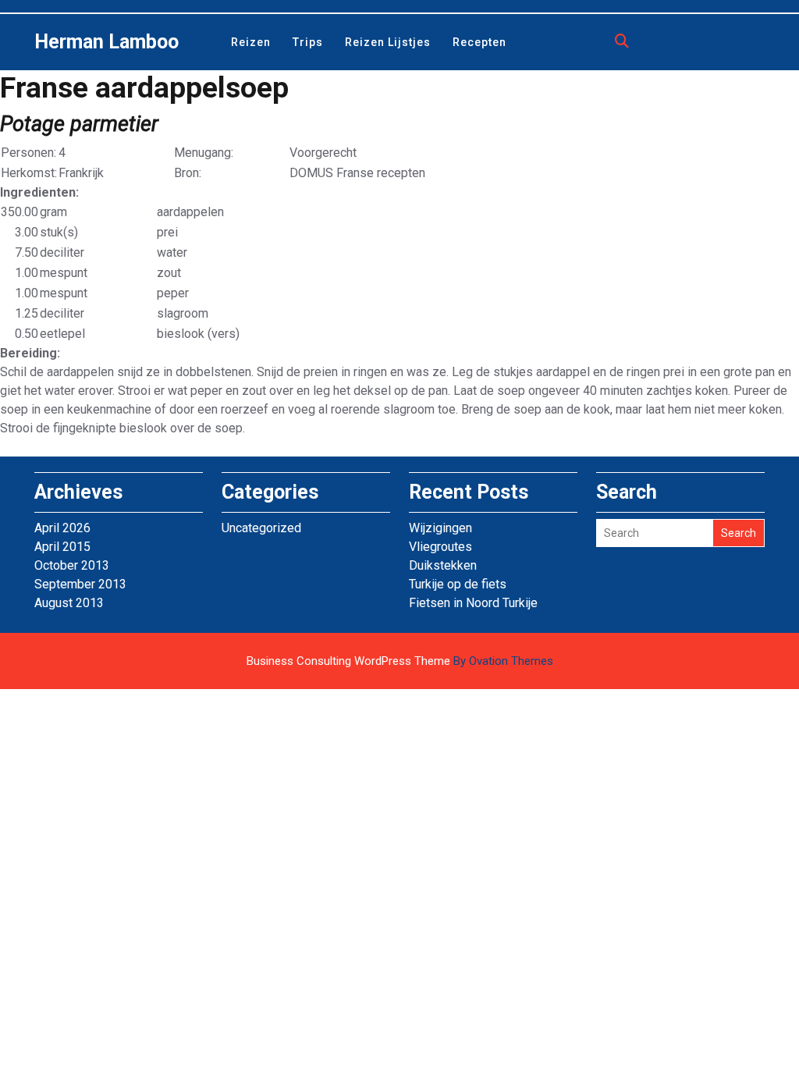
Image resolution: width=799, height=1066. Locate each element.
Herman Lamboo (106, 41)
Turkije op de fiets (457, 584)
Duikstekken (443, 565)
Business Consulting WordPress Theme (400, 661)
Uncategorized (261, 528)
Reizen (251, 42)
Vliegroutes (440, 546)
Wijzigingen (440, 528)
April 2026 (62, 528)
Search (738, 533)
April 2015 (62, 546)
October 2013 (71, 565)
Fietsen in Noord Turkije (473, 602)
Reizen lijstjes (388, 42)
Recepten (479, 42)
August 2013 (69, 602)
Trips (308, 42)
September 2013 (80, 584)
